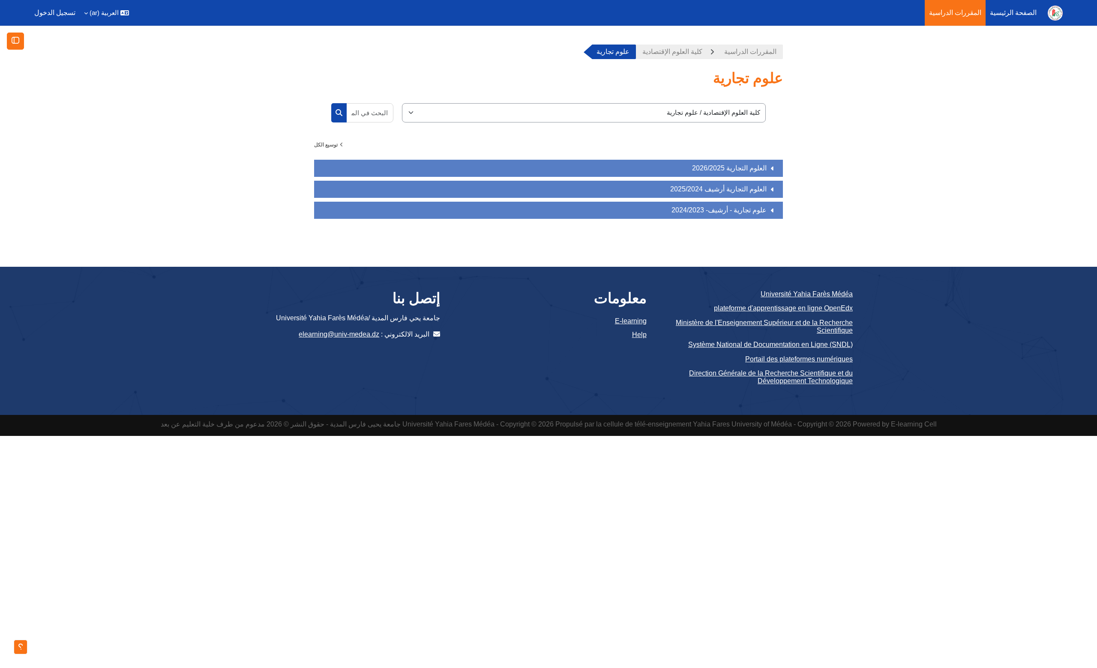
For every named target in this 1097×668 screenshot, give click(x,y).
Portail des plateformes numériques (799, 359)
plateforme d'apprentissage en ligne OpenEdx (783, 308)
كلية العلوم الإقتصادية (672, 51)
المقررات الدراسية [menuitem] (955, 12)
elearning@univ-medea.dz (339, 334)
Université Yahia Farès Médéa (807, 294)
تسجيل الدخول (54, 12)
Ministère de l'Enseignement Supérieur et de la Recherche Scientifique (764, 326)
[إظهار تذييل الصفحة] (20, 647)
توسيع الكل (326, 145)
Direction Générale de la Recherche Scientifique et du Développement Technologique (771, 377)
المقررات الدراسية (750, 51)
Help (639, 334)
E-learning (630, 321)
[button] (106, 13)
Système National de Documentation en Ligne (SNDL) (770, 344)
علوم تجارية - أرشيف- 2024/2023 (719, 210)
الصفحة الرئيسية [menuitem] (1013, 12)
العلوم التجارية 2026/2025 (729, 168)
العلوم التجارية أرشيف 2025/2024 (718, 189)
